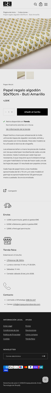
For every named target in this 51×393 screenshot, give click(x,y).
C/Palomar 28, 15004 (15, 260)
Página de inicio (9, 12)
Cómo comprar (32, 334)
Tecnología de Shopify (11, 385)
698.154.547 (31, 300)
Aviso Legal (7, 326)
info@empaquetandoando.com (26, 304)
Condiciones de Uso (11, 330)
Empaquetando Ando (32, 383)
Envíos (28, 326)
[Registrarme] (43, 356)
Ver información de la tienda (18, 129)
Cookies (6, 339)
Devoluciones (31, 330)
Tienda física (30, 339)
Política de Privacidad (11, 334)
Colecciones (23, 12)
